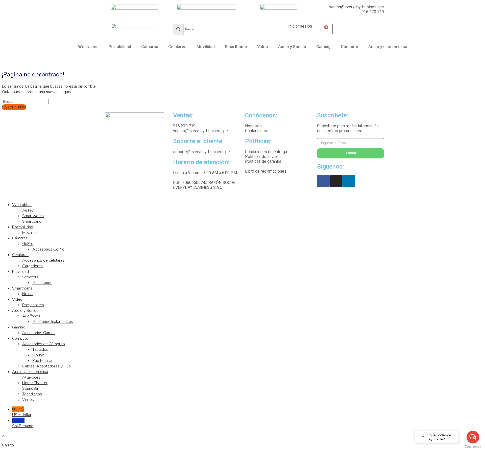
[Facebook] (323, 181)
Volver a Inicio (14, 107)
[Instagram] (336, 181)
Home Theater (34, 383)
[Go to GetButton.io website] (473, 446)
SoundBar (30, 388)
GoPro (27, 243)
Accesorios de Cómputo (43, 344)
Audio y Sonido (292, 46)
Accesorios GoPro (48, 249)
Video (262, 46)
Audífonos (31, 316)
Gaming (323, 46)
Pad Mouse (42, 360)
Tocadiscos (32, 394)
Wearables (88, 46)
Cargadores (32, 266)
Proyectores (33, 305)
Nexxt (27, 294)
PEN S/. (22, 423)
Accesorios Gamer (38, 333)
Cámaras (149, 46)
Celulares (177, 46)
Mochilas (30, 232)
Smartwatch (33, 216)
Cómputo (349, 46)
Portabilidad (120, 46)
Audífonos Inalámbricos (52, 321)
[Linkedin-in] (348, 181)
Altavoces (31, 377)
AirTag (28, 210)
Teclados (40, 349)
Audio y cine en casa (387, 46)
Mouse (38, 355)
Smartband (31, 221)
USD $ (21, 412)
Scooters (30, 277)
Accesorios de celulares (43, 260)
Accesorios (42, 282)
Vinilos (28, 399)
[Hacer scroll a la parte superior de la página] (3, 195)
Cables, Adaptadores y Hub (46, 366)
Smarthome (236, 46)
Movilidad (206, 46)
